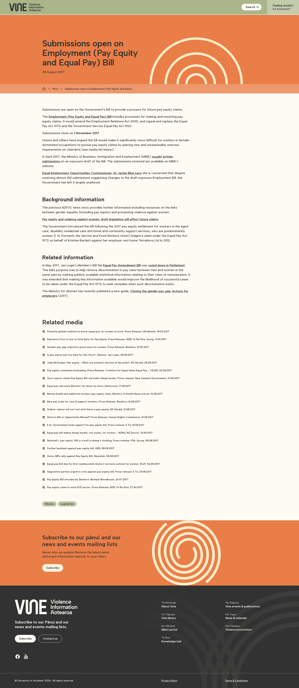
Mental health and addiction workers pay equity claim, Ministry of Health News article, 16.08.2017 (105, 393)
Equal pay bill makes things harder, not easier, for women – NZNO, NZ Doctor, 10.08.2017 (100, 432)
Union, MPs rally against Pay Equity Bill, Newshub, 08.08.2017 (83, 456)
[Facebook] (17, 656)
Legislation (67, 503)
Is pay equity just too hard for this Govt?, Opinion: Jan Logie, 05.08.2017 (90, 354)
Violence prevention (238, 627)
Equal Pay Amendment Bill (122, 265)
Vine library (168, 616)
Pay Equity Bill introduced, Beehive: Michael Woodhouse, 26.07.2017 (87, 479)
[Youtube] (26, 656)
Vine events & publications (242, 604)
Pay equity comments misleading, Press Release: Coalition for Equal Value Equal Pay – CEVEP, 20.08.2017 (109, 370)
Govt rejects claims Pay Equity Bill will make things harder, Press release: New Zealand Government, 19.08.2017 (113, 378)
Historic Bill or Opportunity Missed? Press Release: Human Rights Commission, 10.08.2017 (100, 417)
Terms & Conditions (236, 680)
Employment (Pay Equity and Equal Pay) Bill (80, 117)
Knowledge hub (171, 639)
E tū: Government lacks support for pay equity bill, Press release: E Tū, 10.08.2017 (95, 425)
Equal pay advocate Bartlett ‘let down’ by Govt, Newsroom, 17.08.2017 (89, 386)
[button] (252, 7)
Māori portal (169, 627)
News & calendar (236, 616)
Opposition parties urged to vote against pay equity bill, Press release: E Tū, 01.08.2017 (99, 471)
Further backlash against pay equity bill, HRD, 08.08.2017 (80, 448)
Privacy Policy (169, 680)
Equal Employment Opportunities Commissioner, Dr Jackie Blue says (92, 173)
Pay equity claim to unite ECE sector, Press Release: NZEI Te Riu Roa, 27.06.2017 (95, 487)
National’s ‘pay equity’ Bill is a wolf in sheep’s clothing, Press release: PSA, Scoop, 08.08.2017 (102, 440)
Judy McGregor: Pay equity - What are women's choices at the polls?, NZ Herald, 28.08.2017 (102, 362)
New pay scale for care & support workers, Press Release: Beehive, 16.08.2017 (93, 401)
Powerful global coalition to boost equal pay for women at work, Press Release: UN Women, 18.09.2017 (108, 331)
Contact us (50, 638)
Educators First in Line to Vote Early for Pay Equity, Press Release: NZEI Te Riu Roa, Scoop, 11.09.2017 (107, 339)
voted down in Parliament (166, 265)
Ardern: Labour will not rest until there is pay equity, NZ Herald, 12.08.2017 (91, 409)
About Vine (168, 604)
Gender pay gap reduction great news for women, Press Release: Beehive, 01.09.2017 (98, 347)
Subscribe (52, 567)
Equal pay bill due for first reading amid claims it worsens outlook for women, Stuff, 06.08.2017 (103, 463)
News (55, 88)
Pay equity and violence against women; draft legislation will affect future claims (100, 219)
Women (49, 503)
